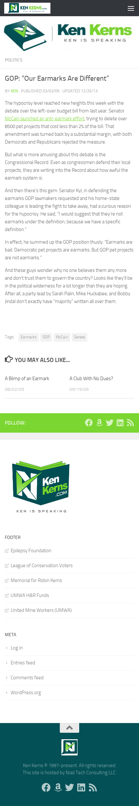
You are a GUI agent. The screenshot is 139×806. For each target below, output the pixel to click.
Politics (14, 60)
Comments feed (27, 678)
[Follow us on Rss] (130, 422)
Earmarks (29, 337)
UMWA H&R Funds (30, 595)
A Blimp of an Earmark (27, 378)
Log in (17, 648)
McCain (62, 337)
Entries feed (23, 663)
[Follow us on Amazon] (99, 422)
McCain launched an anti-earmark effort (44, 119)
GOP (46, 337)
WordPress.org (26, 692)
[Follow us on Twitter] (109, 422)
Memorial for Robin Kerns (36, 580)
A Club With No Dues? (91, 378)
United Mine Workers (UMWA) (41, 610)
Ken (14, 90)
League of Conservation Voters (42, 565)
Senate (79, 337)
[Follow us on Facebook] (89, 422)
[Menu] (131, 8)
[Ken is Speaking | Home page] (35, 8)
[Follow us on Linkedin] (120, 422)
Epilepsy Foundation (31, 551)
